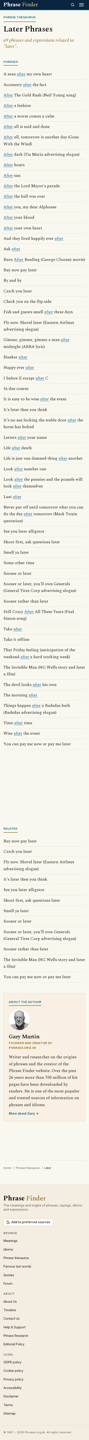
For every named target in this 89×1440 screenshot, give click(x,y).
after (21, 74)
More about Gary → (24, 1113)
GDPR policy (12, 1362)
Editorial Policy (13, 1344)
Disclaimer (11, 1396)
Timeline (9, 1310)
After (8, 95)
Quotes (8, 1275)
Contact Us (11, 1318)
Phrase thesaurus (28, 1168)
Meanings (10, 1241)
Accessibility (12, 1388)
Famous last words (17, 1266)
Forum (8, 1283)
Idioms (8, 1249)
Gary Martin (24, 1036)
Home (7, 1168)
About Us (10, 1301)
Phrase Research (15, 1335)
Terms (8, 1405)
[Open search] (72, 5)
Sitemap (9, 1413)
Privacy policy (13, 1379)
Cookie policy (13, 1370)
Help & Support (14, 1327)
